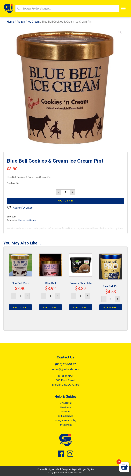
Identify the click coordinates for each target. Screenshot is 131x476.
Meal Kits (65, 411)
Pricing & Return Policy (65, 420)
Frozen (21, 21)
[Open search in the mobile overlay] (67, 8)
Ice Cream (33, 21)
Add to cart (66, 201)
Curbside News (65, 416)
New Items (65, 407)
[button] (120, 32)
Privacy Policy (65, 425)
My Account (65, 403)
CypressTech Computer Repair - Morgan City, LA (71, 469)
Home (10, 21)
